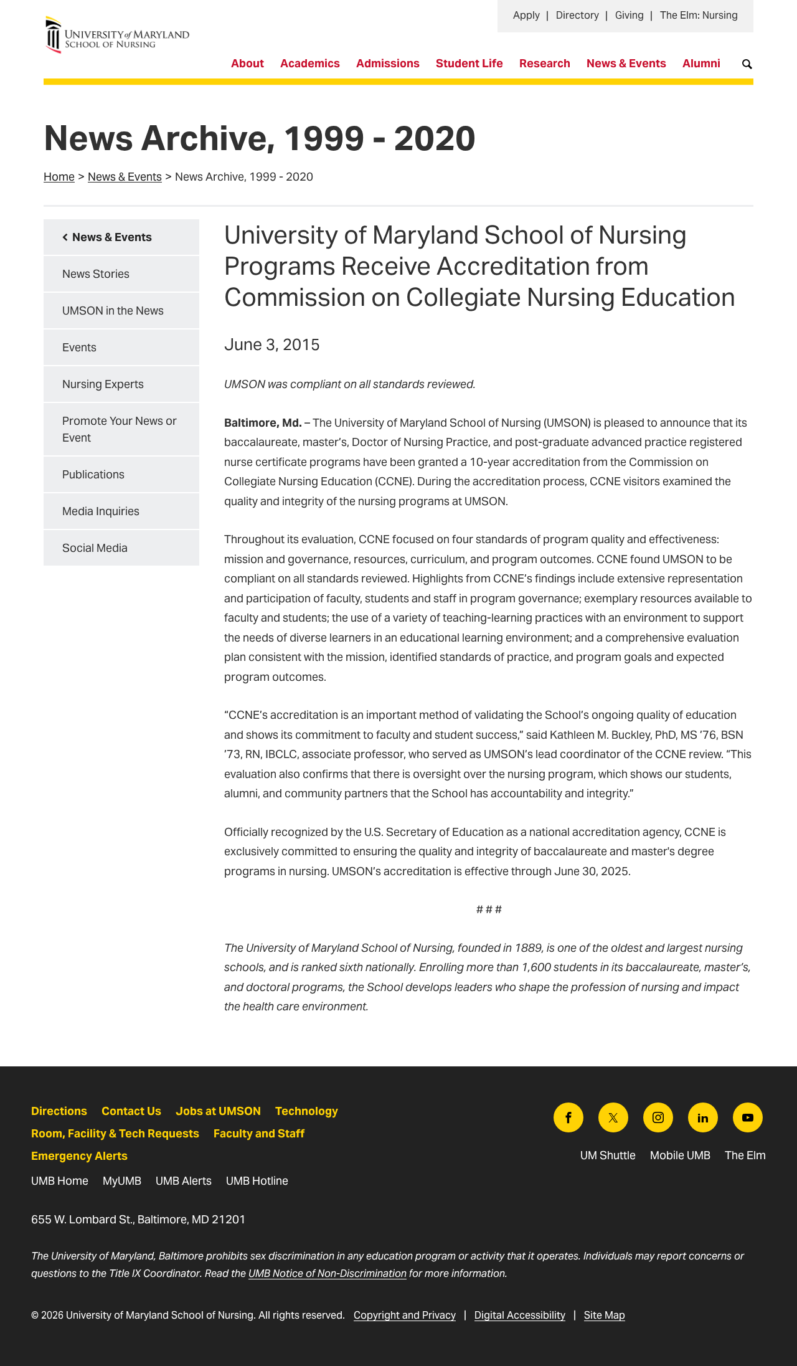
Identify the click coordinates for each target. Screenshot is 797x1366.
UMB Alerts (184, 1181)
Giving (629, 15)
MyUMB (122, 1181)
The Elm (745, 1155)
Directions (59, 1111)
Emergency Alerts (79, 1156)
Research (544, 63)
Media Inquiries (100, 511)
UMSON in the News (113, 310)
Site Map (604, 1315)
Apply (526, 15)
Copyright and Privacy (405, 1315)
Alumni (701, 63)
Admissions (388, 63)
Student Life (469, 63)
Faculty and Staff (259, 1133)
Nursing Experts (103, 384)
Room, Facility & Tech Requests (115, 1133)
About (247, 63)
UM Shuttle (608, 1155)
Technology (306, 1111)
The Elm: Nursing (699, 15)
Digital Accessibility (519, 1315)
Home (59, 176)
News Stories (96, 274)
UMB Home (59, 1181)
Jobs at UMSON (218, 1111)
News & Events (626, 63)
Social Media (95, 548)
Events (79, 347)
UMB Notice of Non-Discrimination (327, 1273)
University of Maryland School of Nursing (121, 22)
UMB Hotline (257, 1181)
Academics (310, 63)
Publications (93, 474)
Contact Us (131, 1111)
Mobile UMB (680, 1155)
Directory (577, 15)
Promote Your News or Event (119, 429)
